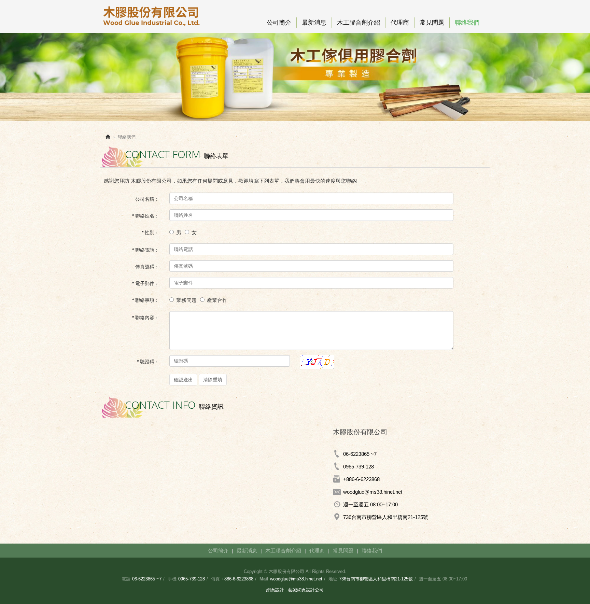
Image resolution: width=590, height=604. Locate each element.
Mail (263, 578)
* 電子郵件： (145, 283)
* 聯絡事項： (145, 300)
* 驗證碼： (148, 361)
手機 (172, 578)
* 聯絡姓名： (145, 216)
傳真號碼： (147, 266)
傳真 (215, 578)
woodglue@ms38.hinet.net (296, 578)
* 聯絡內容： (145, 317)
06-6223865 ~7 (146, 578)
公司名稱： (147, 199)
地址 (332, 578)
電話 (126, 578)
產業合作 (217, 300)
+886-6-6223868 (237, 578)
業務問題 (186, 300)
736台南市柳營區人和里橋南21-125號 (376, 578)
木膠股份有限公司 (151, 16)
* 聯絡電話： (145, 250)
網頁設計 (275, 589)
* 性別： (150, 232)
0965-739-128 (358, 466)
